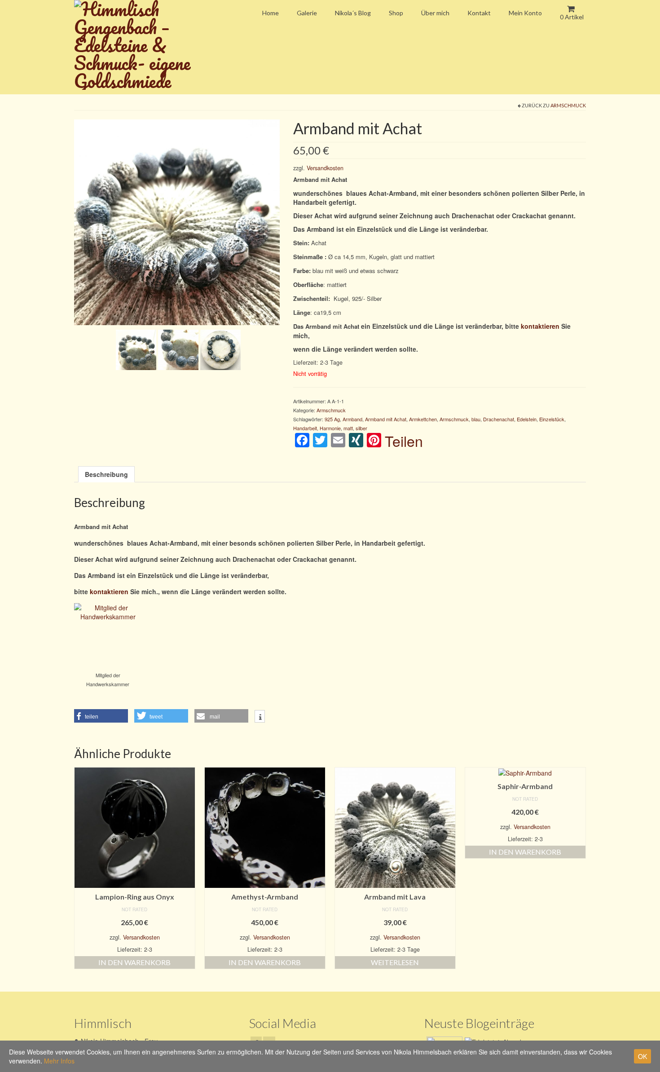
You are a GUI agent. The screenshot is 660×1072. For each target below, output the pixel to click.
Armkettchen (423, 419)
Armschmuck (568, 105)
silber (361, 428)
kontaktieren (540, 326)
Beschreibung (106, 474)
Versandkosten (325, 168)
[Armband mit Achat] (177, 220)
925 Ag (332, 419)
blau (475, 419)
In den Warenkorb (134, 962)
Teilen (404, 440)
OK (642, 1056)
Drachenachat (498, 419)
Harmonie (330, 428)
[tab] (106, 474)
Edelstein (527, 419)
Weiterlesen (395, 962)
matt (348, 428)
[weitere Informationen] (259, 717)
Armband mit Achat (385, 419)
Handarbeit (305, 428)
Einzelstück (551, 419)
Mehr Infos (59, 1060)
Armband (352, 419)
